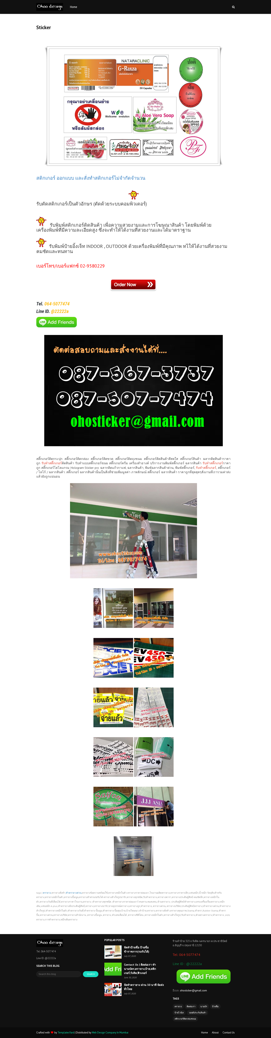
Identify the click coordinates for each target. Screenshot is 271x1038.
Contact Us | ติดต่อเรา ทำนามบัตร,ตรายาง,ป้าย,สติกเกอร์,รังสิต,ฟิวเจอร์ (140, 969)
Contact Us (229, 1032)
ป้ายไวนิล (179, 1012)
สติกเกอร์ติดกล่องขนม (185, 1018)
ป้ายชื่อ (215, 1006)
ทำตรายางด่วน (74, 892)
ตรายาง (47, 892)
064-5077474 (57, 304)
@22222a (60, 311)
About (215, 1032)
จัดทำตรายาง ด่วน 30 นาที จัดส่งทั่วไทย (144, 987)
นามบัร (203, 1006)
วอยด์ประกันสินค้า (197, 1012)
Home (204, 1032)
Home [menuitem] (73, 7)
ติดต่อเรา (191, 1006)
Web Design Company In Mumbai (110, 1032)
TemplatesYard (66, 1032)
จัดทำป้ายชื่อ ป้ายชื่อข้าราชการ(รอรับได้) (136, 949)
